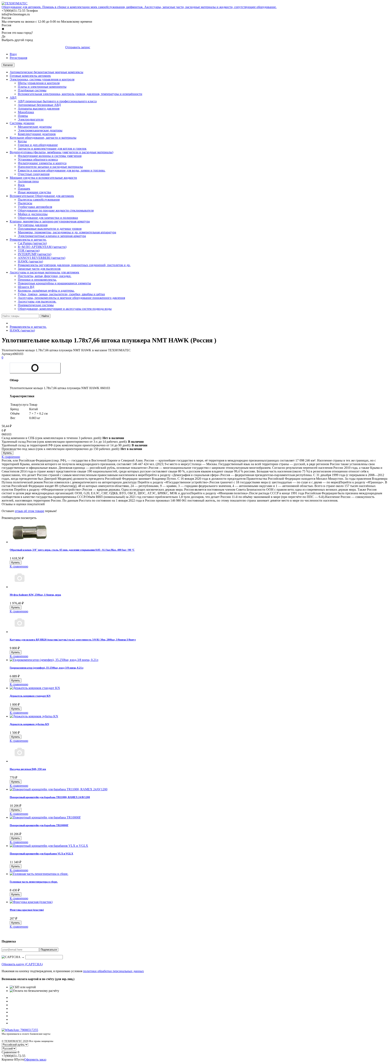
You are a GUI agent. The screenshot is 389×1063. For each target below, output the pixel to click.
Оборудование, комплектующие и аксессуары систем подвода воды (65, 308)
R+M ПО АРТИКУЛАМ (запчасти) (42, 247)
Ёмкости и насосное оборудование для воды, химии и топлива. (61, 170)
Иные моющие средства (34, 192)
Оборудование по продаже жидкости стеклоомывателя (56, 210)
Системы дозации (22, 123)
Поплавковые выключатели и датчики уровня (49, 228)
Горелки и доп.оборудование (38, 145)
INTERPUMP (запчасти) (34, 254)
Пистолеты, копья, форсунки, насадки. (44, 276)
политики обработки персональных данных (113, 971)
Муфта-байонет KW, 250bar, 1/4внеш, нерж (35, 594)
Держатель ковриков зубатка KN (29, 724)
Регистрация (18, 57)
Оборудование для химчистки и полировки (48, 217)
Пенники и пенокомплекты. (37, 279)
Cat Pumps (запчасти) (32, 243)
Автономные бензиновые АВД (39, 105)
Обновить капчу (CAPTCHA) (22, 964)
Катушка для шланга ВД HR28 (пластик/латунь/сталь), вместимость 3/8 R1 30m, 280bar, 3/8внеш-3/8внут (73, 639)
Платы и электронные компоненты (42, 86)
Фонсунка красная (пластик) (27, 909)
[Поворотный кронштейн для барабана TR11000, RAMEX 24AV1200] (58, 789)
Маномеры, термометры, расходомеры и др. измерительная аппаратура (67, 232)
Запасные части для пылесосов (39, 268)
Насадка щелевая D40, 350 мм (28, 769)
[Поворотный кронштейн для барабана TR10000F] (45, 817)
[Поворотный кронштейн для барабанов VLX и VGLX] (49, 845)
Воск (21, 185)
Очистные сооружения (33, 174)
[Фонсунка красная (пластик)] (31, 902)
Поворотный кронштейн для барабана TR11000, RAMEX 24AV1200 (50, 797)
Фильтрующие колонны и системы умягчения (49, 156)
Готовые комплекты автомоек (30, 75)
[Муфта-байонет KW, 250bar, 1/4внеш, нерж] (19, 587)
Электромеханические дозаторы (40, 130)
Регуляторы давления (32, 225)
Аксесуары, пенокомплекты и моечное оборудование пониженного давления (71, 298)
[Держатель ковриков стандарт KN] (35, 688)
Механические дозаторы (35, 126)
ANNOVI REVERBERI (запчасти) (41, 257)
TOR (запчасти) (29, 250)
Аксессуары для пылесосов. (37, 301)
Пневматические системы (36, 305)
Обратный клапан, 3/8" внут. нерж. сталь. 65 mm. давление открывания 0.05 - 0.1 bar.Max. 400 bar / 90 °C (72, 549)
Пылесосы (25, 203)
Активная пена (28, 181)
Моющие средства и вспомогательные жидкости (43, 177)
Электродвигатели (31, 119)
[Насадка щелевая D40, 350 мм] (19, 761)
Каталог (8, 65)
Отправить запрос (77, 47)
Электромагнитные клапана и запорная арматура (52, 236)
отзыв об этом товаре (29, 511)
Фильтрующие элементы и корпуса (42, 163)
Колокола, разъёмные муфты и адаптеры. (46, 290)
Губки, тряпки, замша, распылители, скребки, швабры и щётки (61, 294)
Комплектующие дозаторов (37, 134)
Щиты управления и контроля (39, 83)
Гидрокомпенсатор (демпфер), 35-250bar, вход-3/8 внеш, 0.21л (46, 667)
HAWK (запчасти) (30, 261)
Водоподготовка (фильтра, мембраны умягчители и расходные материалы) (61, 152)
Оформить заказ (35, 1059)
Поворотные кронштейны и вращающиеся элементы (54, 283)
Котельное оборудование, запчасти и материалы (43, 137)
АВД (13, 97)
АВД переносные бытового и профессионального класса (57, 101)
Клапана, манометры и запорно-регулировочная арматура (50, 221)
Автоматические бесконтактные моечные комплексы (46, 72)
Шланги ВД (26, 287)
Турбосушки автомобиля (35, 207)
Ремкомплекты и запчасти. (28, 239)
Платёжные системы (32, 90)
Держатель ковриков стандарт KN (30, 695)
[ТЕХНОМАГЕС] (15, 3)
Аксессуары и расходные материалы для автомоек (44, 272)
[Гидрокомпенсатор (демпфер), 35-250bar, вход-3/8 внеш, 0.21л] (54, 660)
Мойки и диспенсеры (33, 214)
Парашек (24, 188)
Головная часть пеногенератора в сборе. (34, 881)
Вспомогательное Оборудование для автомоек (42, 196)
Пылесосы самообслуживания (39, 199)
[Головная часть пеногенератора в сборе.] (39, 874)
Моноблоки (26, 112)
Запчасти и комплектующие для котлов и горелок (52, 148)
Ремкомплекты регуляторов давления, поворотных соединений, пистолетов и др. (74, 265)
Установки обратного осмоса (38, 159)
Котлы (22, 141)
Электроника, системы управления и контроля (42, 79)
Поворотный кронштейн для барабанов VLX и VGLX (41, 853)
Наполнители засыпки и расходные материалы (50, 166)
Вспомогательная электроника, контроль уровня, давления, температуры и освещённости (80, 94)
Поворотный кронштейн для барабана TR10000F (39, 825)
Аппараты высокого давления (38, 108)
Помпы (23, 116)
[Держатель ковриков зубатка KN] (34, 716)
